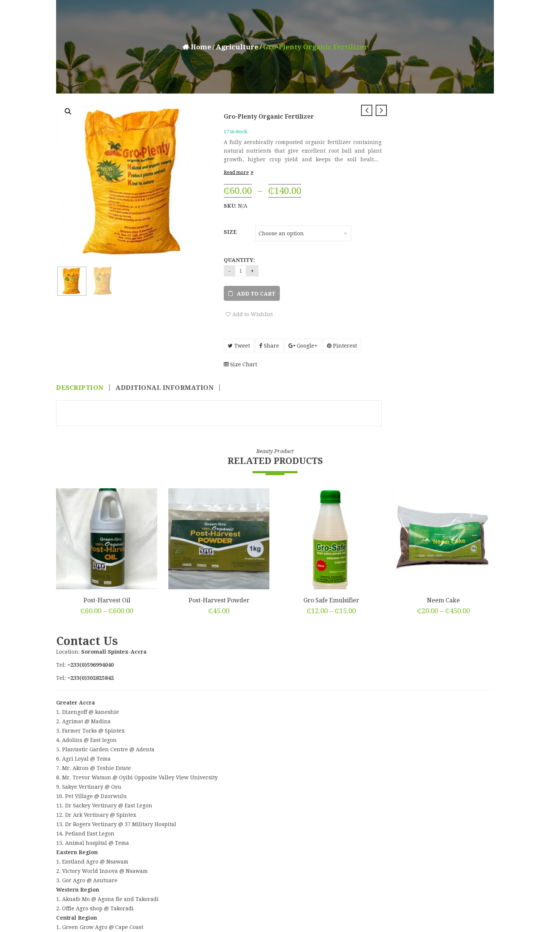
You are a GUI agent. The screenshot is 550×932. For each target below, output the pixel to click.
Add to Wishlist (252, 314)
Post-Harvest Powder (219, 600)
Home (201, 47)
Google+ (306, 346)
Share (270, 346)
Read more (236, 172)
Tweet (241, 346)
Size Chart (243, 364)
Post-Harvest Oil (106, 600)
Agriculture (237, 47)
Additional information (165, 387)
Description (80, 387)
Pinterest (344, 346)
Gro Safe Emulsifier (331, 600)
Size (230, 232)
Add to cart (256, 294)
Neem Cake (443, 600)
